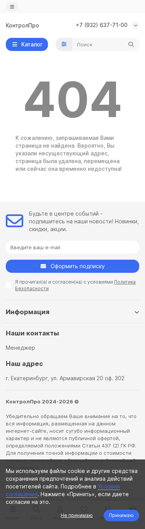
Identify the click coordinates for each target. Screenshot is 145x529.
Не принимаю (77, 515)
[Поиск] (131, 44)
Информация (27, 312)
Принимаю (121, 515)
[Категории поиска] (64, 44)
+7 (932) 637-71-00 (102, 25)
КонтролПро (22, 25)
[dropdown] (12, 6)
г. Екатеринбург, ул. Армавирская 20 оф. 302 (65, 378)
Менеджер (20, 347)
